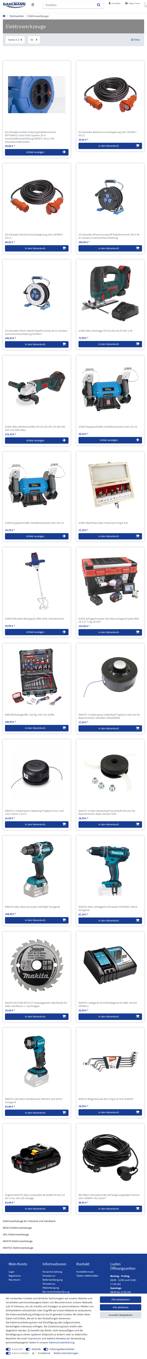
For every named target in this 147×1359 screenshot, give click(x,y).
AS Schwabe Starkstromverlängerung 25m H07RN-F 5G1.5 (34, 236)
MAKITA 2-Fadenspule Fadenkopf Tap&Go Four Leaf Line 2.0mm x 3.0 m (34, 812)
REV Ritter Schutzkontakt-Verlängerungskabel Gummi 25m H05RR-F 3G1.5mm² (108, 1196)
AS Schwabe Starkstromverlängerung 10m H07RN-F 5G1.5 (107, 134)
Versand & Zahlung (52, 1271)
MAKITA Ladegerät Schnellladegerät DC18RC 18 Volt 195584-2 (107, 1004)
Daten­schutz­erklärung (61, 1342)
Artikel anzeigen (35, 152)
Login (11, 1271)
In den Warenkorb (108, 146)
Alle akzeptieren (120, 1299)
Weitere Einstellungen (66, 1353)
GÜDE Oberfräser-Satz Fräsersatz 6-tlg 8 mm (103, 523)
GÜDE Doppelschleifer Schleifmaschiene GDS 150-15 (34, 523)
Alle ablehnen (121, 1307)
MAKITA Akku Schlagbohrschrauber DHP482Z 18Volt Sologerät (107, 908)
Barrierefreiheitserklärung (55, 1291)
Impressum (34, 1338)
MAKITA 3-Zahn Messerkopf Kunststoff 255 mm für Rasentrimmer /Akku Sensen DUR (106, 812)
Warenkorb (14, 1279)
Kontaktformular (85, 1271)
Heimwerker (16, 16)
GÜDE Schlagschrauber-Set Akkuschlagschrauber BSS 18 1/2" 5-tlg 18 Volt (108, 620)
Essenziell (17, 1349)
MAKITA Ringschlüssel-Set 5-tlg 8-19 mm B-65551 (105, 1099)
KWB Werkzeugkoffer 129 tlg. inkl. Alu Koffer (30, 714)
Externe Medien (20, 1353)
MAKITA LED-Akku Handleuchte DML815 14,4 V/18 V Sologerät (33, 1100)
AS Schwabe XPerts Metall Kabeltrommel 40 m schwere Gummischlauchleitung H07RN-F (36, 332)
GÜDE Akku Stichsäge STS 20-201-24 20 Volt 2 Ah (105, 330)
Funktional (44, 1353)
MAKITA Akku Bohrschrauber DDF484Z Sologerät (32, 906)
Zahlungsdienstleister (62, 1349)
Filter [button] (137, 39)
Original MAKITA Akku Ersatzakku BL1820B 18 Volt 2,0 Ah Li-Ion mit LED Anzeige (35, 1196)
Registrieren (15, 1275)
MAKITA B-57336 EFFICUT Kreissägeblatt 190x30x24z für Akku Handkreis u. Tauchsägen (36, 1004)
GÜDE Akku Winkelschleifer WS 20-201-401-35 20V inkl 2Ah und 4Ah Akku (35, 428)
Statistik (36, 1349)
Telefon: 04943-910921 (87, 1275)
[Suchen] (99, 4)
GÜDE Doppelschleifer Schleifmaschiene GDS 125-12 (107, 426)
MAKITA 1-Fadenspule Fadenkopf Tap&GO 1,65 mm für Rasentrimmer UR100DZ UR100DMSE (109, 716)
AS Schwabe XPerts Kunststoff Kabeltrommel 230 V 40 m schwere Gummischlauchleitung (108, 236)
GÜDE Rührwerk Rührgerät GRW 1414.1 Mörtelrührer (34, 618)
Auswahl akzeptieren (120, 1315)
